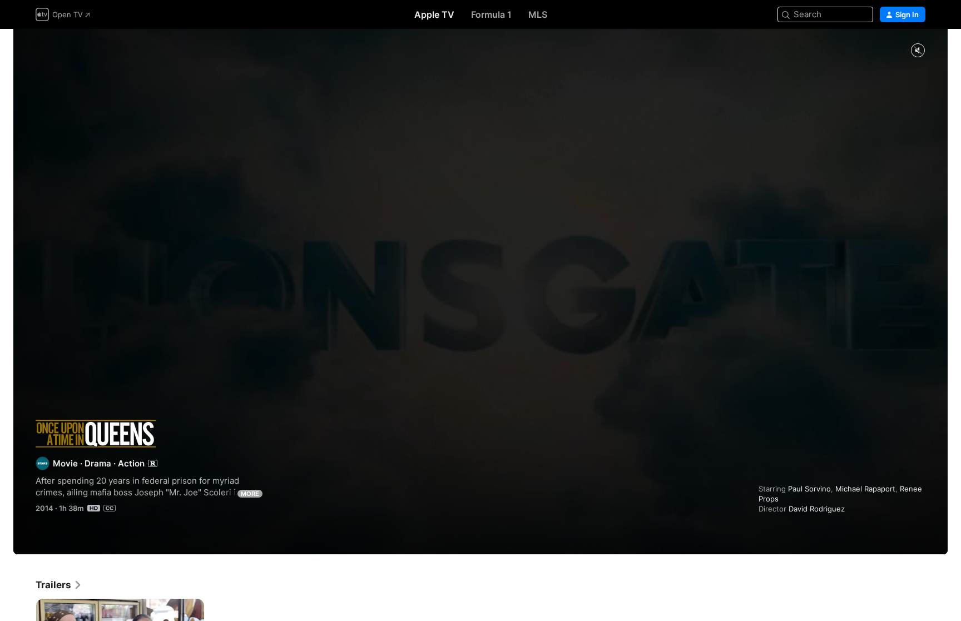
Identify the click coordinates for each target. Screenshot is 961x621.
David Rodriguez (817, 508)
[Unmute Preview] (917, 50)
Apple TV (434, 14)
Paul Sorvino (809, 488)
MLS (537, 14)
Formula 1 (491, 14)
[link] (59, 585)
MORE (250, 494)
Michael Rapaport (865, 488)
